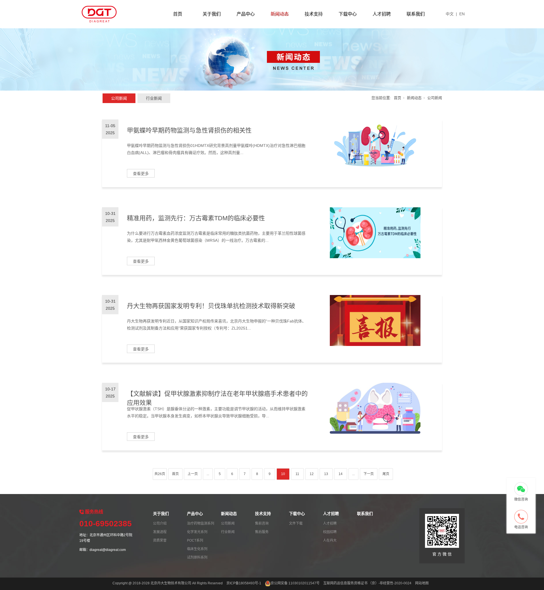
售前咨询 (262, 523)
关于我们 (212, 14)
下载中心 (348, 14)
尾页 (385, 474)
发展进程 (160, 532)
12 (312, 474)
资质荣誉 (160, 540)
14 (341, 474)
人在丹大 (330, 540)
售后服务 (262, 532)
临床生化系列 (197, 549)
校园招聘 (330, 532)
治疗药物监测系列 (200, 523)
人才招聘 (382, 14)
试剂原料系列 (197, 557)
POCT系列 (195, 540)
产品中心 (246, 14)
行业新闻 (154, 98)
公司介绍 (160, 523)
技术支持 (314, 14)
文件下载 (296, 523)
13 (326, 474)
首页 (177, 14)
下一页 (369, 474)
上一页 (193, 474)
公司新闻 (119, 98)
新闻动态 (280, 14)
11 (297, 474)
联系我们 (416, 14)
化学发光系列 (197, 532)
